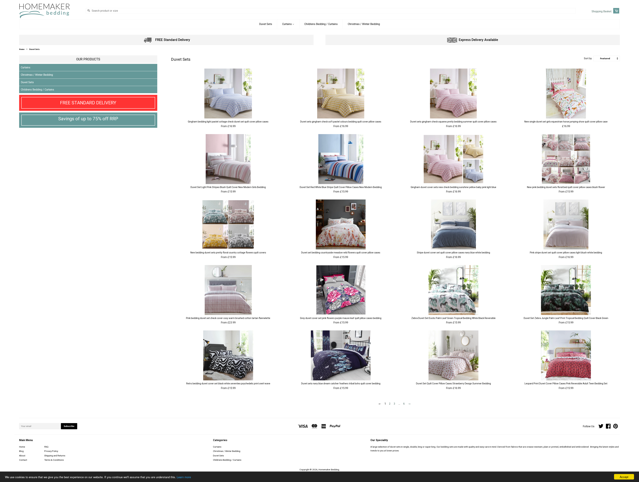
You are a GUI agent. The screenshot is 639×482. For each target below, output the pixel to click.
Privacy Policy (51, 451)
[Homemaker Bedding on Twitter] (600, 427)
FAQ (46, 446)
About (22, 455)
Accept (624, 477)
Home (21, 49)
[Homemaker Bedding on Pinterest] (615, 427)
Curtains (287, 24)
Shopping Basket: (602, 11)
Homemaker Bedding (329, 469)
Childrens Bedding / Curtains (321, 24)
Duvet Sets (265, 24)
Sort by (588, 58)
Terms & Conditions (54, 460)
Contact (23, 460)
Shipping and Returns (54, 455)
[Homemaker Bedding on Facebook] (608, 427)
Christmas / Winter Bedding (364, 24)
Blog (21, 451)
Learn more (184, 477)
